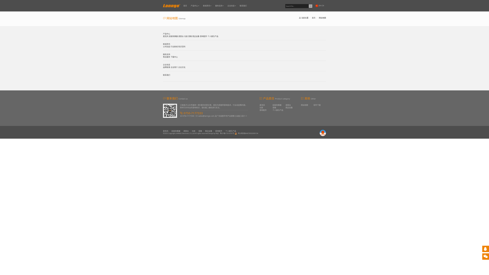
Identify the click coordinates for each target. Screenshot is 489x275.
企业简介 (174, 67)
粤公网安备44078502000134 (248, 133)
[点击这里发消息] (485, 249)
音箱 (190, 36)
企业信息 (231, 5)
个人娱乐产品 (213, 36)
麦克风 (166, 36)
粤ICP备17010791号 (227, 133)
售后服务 (167, 57)
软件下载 (317, 105)
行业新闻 (174, 46)
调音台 (181, 36)
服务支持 (218, 5)
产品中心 (194, 5)
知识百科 (181, 46)
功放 (186, 36)
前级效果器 (173, 36)
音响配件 (204, 36)
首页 (185, 5)
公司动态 (167, 46)
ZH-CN (321, 5)
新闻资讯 (206, 5)
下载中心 (174, 57)
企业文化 (181, 67)
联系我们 (243, 5)
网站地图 (304, 105)
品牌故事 (167, 67)
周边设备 (196, 36)
